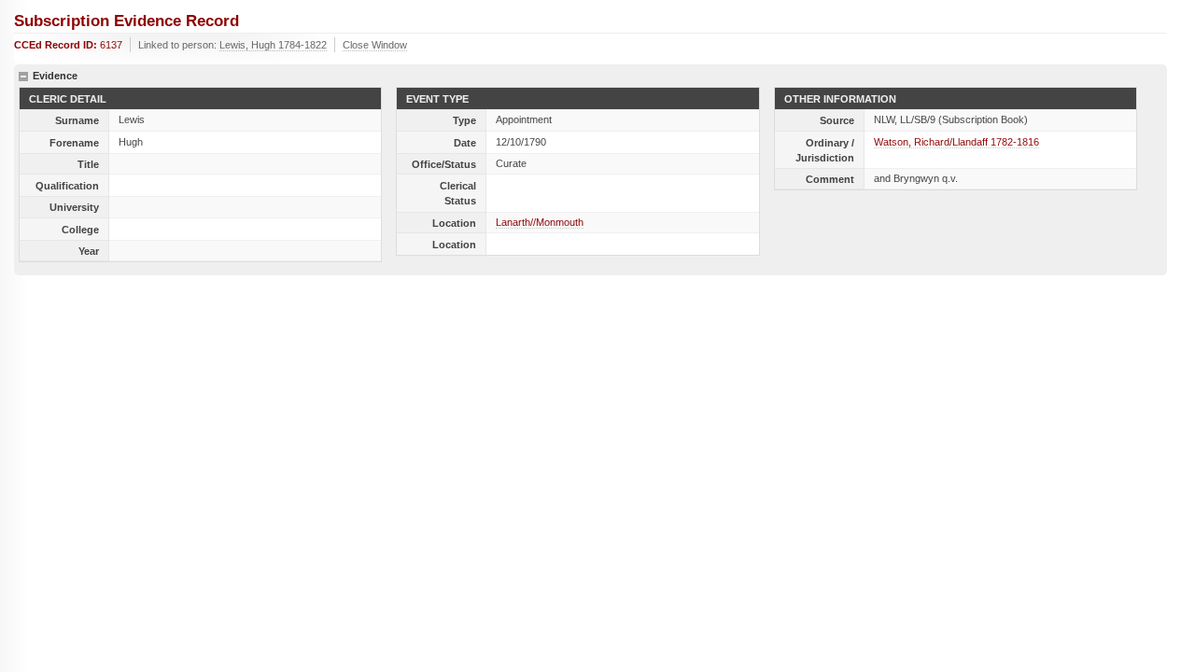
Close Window (375, 44)
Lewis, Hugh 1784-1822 (273, 44)
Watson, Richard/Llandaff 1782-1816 (956, 141)
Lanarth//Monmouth (539, 222)
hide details (23, 76)
